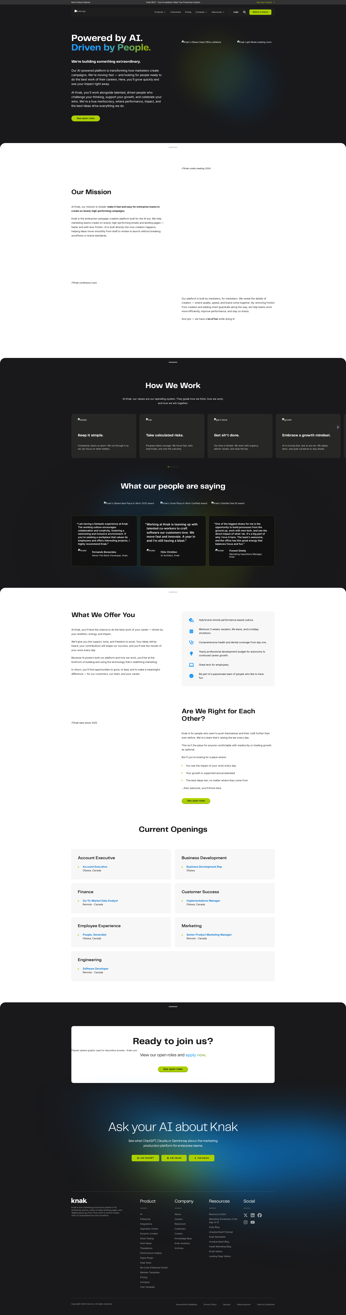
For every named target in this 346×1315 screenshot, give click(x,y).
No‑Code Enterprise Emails (154, 1267)
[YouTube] (252, 1222)
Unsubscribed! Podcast (221, 1232)
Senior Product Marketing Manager (209, 934)
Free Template (147, 1287)
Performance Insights (151, 1253)
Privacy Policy (210, 1304)
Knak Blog (214, 1227)
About (178, 1214)
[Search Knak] (244, 12)
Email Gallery (215, 1251)
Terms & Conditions (266, 1304)
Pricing (188, 12)
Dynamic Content (149, 1233)
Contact (179, 1233)
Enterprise (145, 1219)
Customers (175, 12)
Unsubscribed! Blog (219, 1241)
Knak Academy (182, 1243)
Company (200, 12)
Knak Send (145, 1262)
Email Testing (147, 1238)
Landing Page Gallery (220, 1256)
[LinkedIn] (252, 1215)
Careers (179, 1219)
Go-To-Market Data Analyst (100, 900)
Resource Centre (217, 1214)
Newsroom (180, 1224)
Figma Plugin (146, 1257)
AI (141, 1214)
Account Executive (95, 866)
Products (159, 12)
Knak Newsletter (217, 1236)
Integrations (146, 1224)
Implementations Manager (203, 900)
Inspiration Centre (149, 1228)
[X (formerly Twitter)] (245, 1215)
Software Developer (96, 968)
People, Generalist (94, 934)
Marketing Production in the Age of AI (223, 1221)
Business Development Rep (204, 866)
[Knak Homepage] (82, 12)
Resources (217, 12)
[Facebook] (259, 1215)
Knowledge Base (183, 1238)
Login (236, 12)
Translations (146, 1248)
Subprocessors (244, 1304)
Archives (179, 1248)
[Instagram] (245, 1222)
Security (226, 1304)
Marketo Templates (150, 1272)
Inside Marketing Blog (220, 1246)
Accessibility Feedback (186, 1304)
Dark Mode (146, 1243)
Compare (145, 1282)
